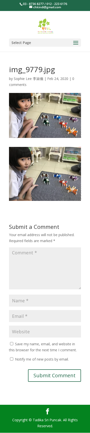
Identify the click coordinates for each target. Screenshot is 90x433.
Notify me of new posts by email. (42, 359)
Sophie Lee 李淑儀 (28, 78)
